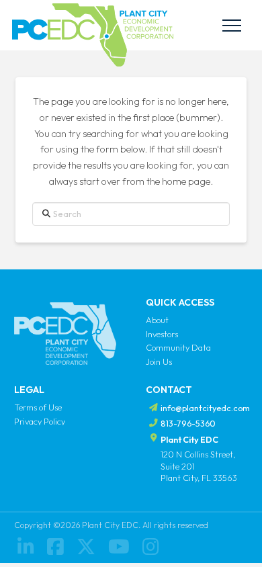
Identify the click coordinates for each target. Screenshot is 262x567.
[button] (232, 25)
